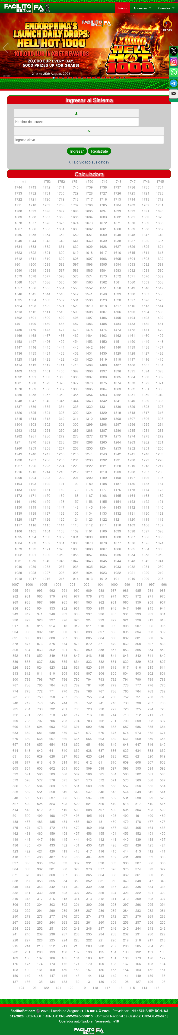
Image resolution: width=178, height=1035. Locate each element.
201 (27, 952)
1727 (103, 193)
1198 (117, 477)
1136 (60, 513)
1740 (75, 187)
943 (15, 614)
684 (162, 726)
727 (113, 709)
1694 (103, 211)
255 (162, 922)
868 (138, 643)
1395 (131, 371)
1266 (89, 442)
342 (52, 886)
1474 (103, 329)
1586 (75, 270)
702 (101, 720)
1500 (46, 317)
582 (138, 774)
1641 (75, 240)
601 (64, 768)
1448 (159, 341)
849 (52, 655)
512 (40, 809)
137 (15, 981)
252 (40, 928)
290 (52, 910)
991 (64, 590)
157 (89, 969)
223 (76, 940)
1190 (75, 483)
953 (52, 608)
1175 (131, 489)
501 (15, 815)
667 (52, 738)
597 (113, 768)
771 (52, 691)
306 (15, 904)
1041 (159, 560)
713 (126, 714)
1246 (60, 454)
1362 (131, 389)
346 (162, 880)
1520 (75, 305)
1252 (131, 448)
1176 (117, 489)
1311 (75, 418)
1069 (75, 549)
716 (89, 714)
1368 (46, 389)
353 (76, 880)
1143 (117, 507)
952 (64, 608)
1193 (32, 483)
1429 (117, 353)
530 (138, 798)
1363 (117, 389)
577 (40, 780)
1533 (46, 300)
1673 (89, 222)
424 (162, 845)
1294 (159, 424)
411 (162, 851)
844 (113, 655)
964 (76, 602)
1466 (60, 335)
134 (52, 981)
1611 (32, 258)
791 (126, 679)
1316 (159, 412)
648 (126, 744)
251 (52, 928)
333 (162, 886)
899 (76, 631)
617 (27, 762)
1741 (60, 187)
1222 (89, 465)
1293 (18, 430)
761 (15, 697)
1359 (18, 394)
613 (76, 762)
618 (15, 762)
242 (162, 928)
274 (89, 916)
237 (64, 934)
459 (52, 833)
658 (162, 738)
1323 (60, 412)
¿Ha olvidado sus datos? (89, 162)
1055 (117, 554)
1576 (60, 276)
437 (162, 839)
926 (64, 620)
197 (76, 952)
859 (89, 649)
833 (89, 661)
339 (89, 886)
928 (40, 620)
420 (52, 851)
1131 (131, 513)
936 (101, 614)
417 (89, 851)
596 (126, 768)
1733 (18, 193)
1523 (32, 305)
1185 (145, 483)
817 (126, 667)
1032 (131, 566)
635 (126, 750)
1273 (145, 436)
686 (138, 726)
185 (64, 958)
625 (89, 756)
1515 (145, 305)
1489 (46, 323)
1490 (32, 323)
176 (15, 963)
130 (101, 981)
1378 (60, 383)
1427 (145, 353)
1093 (46, 537)
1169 (60, 495)
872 (89, 643)
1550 (117, 288)
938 (76, 614)
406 (64, 857)
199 (52, 952)
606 (162, 762)
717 (76, 714)
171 (76, 963)
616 (40, 762)
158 (76, 969)
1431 (89, 353)
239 (40, 934)
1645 (18, 240)
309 (138, 898)
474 (27, 827)
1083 (32, 543)
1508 (89, 311)
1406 (131, 365)
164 (162, 963)
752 (126, 697)
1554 (60, 288)
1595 (103, 264)
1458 (18, 341)
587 (76, 774)
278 (40, 916)
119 (83, 987)
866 (162, 643)
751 (138, 697)
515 (162, 803)
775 (162, 685)
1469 (18, 335)
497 (64, 815)
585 (101, 774)
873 (76, 643)
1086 (145, 537)
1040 (18, 566)
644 (15, 750)
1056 (103, 554)
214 (27, 946)
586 (89, 774)
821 (76, 667)
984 (150, 590)
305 (27, 904)
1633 (32, 246)
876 (40, 643)
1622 (32, 252)
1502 (18, 317)
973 (126, 596)
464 (150, 827)
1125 (60, 519)
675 (113, 732)
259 (113, 922)
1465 (75, 335)
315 (64, 898)
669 (27, 738)
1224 (60, 465)
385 (162, 863)
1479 (32, 329)
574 (76, 780)
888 (52, 637)
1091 (75, 537)
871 (101, 643)
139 (150, 975)
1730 (60, 193)
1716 (103, 199)
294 (162, 904)
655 (40, 744)
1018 (18, 578)
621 (138, 756)
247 (101, 928)
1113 (75, 525)
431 (76, 845)
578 (27, 780)
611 (101, 762)
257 (138, 922)
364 (101, 874)
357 (27, 880)
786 (27, 685)
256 (150, 922)
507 (101, 809)
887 (64, 637)
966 (52, 602)
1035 (89, 566)
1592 (145, 264)
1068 (89, 549)
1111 (103, 525)
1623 (18, 252)
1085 (159, 537)
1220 (117, 465)
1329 (131, 406)
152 (150, 969)
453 (126, 833)
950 (89, 608)
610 (113, 762)
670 (15, 738)
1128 (18, 519)
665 (76, 738)
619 (162, 756)
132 (76, 981)
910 (101, 625)
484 (64, 821)
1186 (131, 483)
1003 (71, 584)
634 (138, 750)
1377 (75, 383)
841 (150, 655)
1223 (75, 465)
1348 (18, 400)
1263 (131, 442)
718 (64, 714)
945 (150, 608)
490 (150, 815)
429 (101, 845)
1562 (103, 282)
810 (52, 673)
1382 (159, 376)
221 (101, 940)
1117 (18, 525)
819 (101, 667)
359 (162, 874)
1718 (75, 199)
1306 (145, 418)
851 (27, 655)
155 (113, 969)
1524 (18, 305)
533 (101, 798)
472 (52, 827)
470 (76, 827)
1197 (131, 477)
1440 (117, 347)
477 (150, 821)
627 (64, 756)
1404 (159, 365)
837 (40, 661)
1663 (75, 229)
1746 (146, 181)
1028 (32, 572)
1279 (60, 436)
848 (64, 655)
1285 (131, 430)
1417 (131, 359)
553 (15, 792)
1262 (145, 442)
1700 (18, 211)
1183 (18, 489)
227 (27, 940)
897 (101, 631)
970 (162, 596)
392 (76, 863)
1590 (18, 270)
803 (138, 673)
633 (150, 750)
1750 (89, 181)
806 (101, 673)
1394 (145, 371)
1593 (131, 264)
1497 (89, 317)
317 (40, 898)
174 (40, 963)
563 (52, 785)
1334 (60, 406)
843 (126, 655)
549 (64, 792)
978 (64, 596)
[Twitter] (173, 51)
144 (89, 975)
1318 (131, 412)
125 (162, 981)
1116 (32, 525)
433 (52, 845)
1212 (75, 471)
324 (113, 892)
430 (89, 845)
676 (101, 732)
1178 (89, 489)
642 (40, 750)
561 (76, 785)
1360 (159, 389)
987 (113, 590)
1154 (117, 501)
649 (113, 744)
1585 (89, 270)
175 (27, 963)
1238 (18, 460)
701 (113, 720)
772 (40, 691)
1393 (159, 371)
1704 (117, 205)
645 (162, 744)
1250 (159, 448)
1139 (18, 513)
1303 (32, 424)
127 (138, 981)
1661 (103, 229)
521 (89, 803)
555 (150, 785)
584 (113, 774)
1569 (159, 276)
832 (101, 661)
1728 (89, 193)
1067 (103, 549)
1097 (145, 531)
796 (64, 679)
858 (101, 649)
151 (162, 969)
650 (101, 744)
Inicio (122, 8)
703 (89, 720)
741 (101, 703)
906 (150, 625)
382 (40, 869)
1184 (159, 483)
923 (101, 620)
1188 (103, 483)
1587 (60, 270)
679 (64, 732)
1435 (32, 353)
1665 (46, 229)
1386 (103, 376)
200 (40, 952)
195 (101, 952)
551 (40, 792)
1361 (145, 389)
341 (64, 886)
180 (126, 958)
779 (113, 685)
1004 (57, 584)
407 (52, 857)
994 (27, 590)
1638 (117, 240)
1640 (89, 240)
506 (113, 809)
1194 (18, 483)
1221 (103, 465)
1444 (60, 347)
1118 (159, 519)
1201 (75, 477)
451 (150, 833)
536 (64, 798)
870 (113, 643)
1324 (46, 412)
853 (162, 649)
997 (152, 584)
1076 (131, 543)
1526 (145, 300)
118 (95, 987)
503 (150, 809)
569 (138, 780)
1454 (75, 341)
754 (101, 697)
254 (15, 928)
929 (27, 620)
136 (27, 981)
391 (89, 863)
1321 (89, 412)
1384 (131, 376)
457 (76, 833)
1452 (103, 341)
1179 (75, 489)
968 (27, 602)
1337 (18, 406)
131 (89, 981)
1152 (145, 501)
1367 (60, 389)
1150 (18, 507)
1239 (159, 454)
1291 (46, 430)
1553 (75, 288)
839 (15, 661)
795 (76, 679)
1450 (131, 341)
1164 (131, 495)
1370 (18, 389)
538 (40, 798)
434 (40, 845)
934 (126, 614)
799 (27, 679)
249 (76, 928)
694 (40, 726)
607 (150, 762)
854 (150, 649)
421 (40, 851)
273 (101, 916)
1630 (75, 246)
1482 (145, 323)
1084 (18, 543)
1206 (159, 471)
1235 (60, 460)
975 (101, 596)
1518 (103, 305)
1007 (15, 584)
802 (150, 673)
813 (15, 673)
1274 (131, 436)
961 (113, 602)
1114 (60, 525)
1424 (32, 359)
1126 (46, 519)
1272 (159, 436)
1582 (131, 270)
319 (15, 898)
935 (113, 614)
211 (64, 946)
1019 (159, 572)
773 (27, 691)
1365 (89, 389)
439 (138, 839)
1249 (18, 454)
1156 (89, 501)
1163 (145, 495)
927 (52, 620)
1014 (75, 578)
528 (162, 798)
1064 (145, 549)
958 (150, 602)
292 (27, 910)
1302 (46, 424)
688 (113, 726)
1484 (117, 323)
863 (40, 649)
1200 (89, 477)
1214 (46, 471)
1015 (60, 578)
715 (101, 714)
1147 (60, 507)
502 (162, 809)
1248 (32, 454)
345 (15, 886)
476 (162, 821)
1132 (117, 513)
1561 (117, 282)
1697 (60, 211)
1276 (103, 436)
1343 (89, 400)
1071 (46, 549)
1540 (103, 294)
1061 (32, 554)
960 (126, 602)
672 (150, 732)
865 (15, 649)
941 (40, 614)
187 (40, 958)
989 (89, 590)
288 (76, 910)
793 (101, 679)
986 (126, 590)
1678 (18, 222)
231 (138, 934)
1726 (117, 193)
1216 (18, 471)
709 (15, 720)
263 (64, 922)
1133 (103, 513)
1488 (60, 323)
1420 (89, 359)
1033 (117, 566)
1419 (103, 359)
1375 (103, 383)
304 (40, 904)
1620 (60, 252)
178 (150, 958)
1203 (46, 477)
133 (64, 981)
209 (89, 946)
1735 (145, 187)
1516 (131, 305)
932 (150, 614)
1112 (89, 525)
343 (40, 886)
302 (64, 904)
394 (52, 863)
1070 (60, 549)
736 (162, 703)
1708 (60, 205)
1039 (32, 566)
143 (101, 975)
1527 (131, 300)
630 (27, 756)
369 (40, 874)
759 (40, 697)
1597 (75, 264)
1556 (32, 288)
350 (113, 880)
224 (64, 940)
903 (27, 631)
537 (52, 798)
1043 (131, 560)
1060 (46, 554)
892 (162, 631)
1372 (145, 383)
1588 (46, 270)
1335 (46, 406)
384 (15, 869)
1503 (159, 311)
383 (27, 869)
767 (101, 691)
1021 (131, 572)
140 (138, 975)
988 (101, 590)
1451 (117, 341)
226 (40, 940)
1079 (89, 543)
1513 (18, 311)
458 (64, 833)
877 (27, 643)
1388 (75, 376)
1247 (46, 454)
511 (52, 809)
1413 (32, 365)
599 (89, 768)
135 (40, 981)
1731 (46, 193)
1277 (89, 436)
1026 (60, 572)
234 (101, 934)
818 (113, 667)
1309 (103, 418)
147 (52, 975)
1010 (131, 578)
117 (107, 987)
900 (64, 631)
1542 (75, 294)
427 (126, 845)
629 (40, 756)
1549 (131, 288)
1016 (46, 578)
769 (76, 691)
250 (64, 928)
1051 (18, 560)
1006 (29, 584)
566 (15, 785)
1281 (32, 436)
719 (52, 714)
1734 (159, 187)
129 (113, 981)
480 (113, 821)
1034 (103, 566)
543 (138, 792)
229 (162, 934)
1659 (131, 229)
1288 (89, 430)
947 (126, 608)
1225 (46, 465)
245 (126, 928)
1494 (131, 317)
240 (27, 934)
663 (101, 738)
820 (89, 667)
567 (162, 780)
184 (76, 958)
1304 (18, 424)
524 (52, 803)
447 (40, 839)
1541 (89, 294)
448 (27, 839)
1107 (159, 525)
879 (162, 637)
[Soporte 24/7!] (173, 83)
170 (89, 963)
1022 (117, 572)
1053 (145, 554)
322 (138, 892)
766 (113, 691)
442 (101, 839)
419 (64, 851)
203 (162, 946)
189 (15, 958)
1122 (103, 519)
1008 (159, 578)
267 (15, 922)
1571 (131, 276)
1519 (89, 305)
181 (113, 958)
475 (15, 827)
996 (164, 584)
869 (126, 643)
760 (27, 697)
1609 (60, 258)
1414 (18, 365)
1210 (103, 471)
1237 (32, 460)
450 (162, 833)
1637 (131, 240)
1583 (117, 270)
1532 (60, 300)
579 (15, 780)
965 (64, 602)
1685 (75, 216)
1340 (131, 400)
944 (162, 608)
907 (138, 625)
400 (138, 857)
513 (27, 809)
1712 (159, 199)
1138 (32, 513)
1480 (18, 329)
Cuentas (164, 8)
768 (89, 691)
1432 (75, 353)
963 (89, 602)
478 (138, 821)
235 (89, 934)
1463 (103, 335)
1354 (89, 394)
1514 (159, 305)
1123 (89, 519)
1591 (159, 264)
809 (64, 673)
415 (113, 851)
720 (40, 714)
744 (64, 703)
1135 (75, 513)
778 (126, 685)
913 (64, 625)
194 (113, 952)
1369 (32, 389)
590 (40, 774)
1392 (18, 376)
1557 (18, 288)
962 (101, 602)
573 (89, 780)
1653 (60, 234)
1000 (114, 584)
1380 (32, 383)
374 (138, 869)
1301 (60, 424)
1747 (132, 181)
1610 (46, 258)
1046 (89, 560)
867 (150, 643)
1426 (159, 353)
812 (27, 673)
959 (138, 602)
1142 (131, 507)
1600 (32, 264)
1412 (46, 365)
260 (101, 922)
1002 (85, 584)
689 (101, 726)
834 (76, 661)
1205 (18, 477)
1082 (46, 543)
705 (64, 720)
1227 (18, 465)
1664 (60, 229)
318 (27, 898)
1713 (145, 199)
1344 (75, 400)
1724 (145, 193)
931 (162, 614)
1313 (46, 418)
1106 (18, 531)
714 (113, 714)
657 (15, 744)
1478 (46, 329)
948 (113, 608)
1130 (145, 513)
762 (162, 691)
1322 (75, 412)
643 (27, 750)
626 (76, 756)
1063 (159, 549)
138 (162, 975)
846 (89, 655)
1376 (89, 383)
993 (40, 590)
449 (15, 839)
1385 (117, 376)
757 (64, 697)
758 (52, 697)
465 (138, 827)
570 (126, 780)
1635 (159, 240)
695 (27, 726)
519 (113, 803)
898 (89, 631)
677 (89, 732)
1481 (159, 323)
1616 (117, 252)
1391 (32, 376)
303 (52, 904)
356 (40, 880)
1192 (46, 483)
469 (89, 827)
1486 (89, 323)
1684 (89, 216)
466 (126, 827)
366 (76, 874)
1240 (145, 454)
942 (27, 614)
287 (89, 910)
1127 (32, 519)
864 (27, 649)
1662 (89, 229)
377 (101, 869)
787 (15, 685)
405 (76, 857)
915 (40, 625)
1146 (75, 507)
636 (113, 750)
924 (89, 620)
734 (27, 709)
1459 (159, 335)
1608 (75, 258)
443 (89, 839)
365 (89, 874)
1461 (131, 335)
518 (126, 803)
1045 (103, 560)
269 (150, 916)
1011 (117, 578)
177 (162, 958)
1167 (89, 495)
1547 (159, 288)
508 (89, 809)
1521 (60, 305)
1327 (159, 406)
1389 (60, 376)
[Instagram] (173, 61)
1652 (75, 234)
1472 (131, 329)
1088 (117, 537)
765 (126, 691)
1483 (131, 323)
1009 (145, 578)
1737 (117, 187)
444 (76, 839)
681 (40, 732)
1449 (145, 341)
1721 (32, 199)
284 (126, 910)
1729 (75, 193)
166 (138, 963)
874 (64, 643)
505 (126, 809)
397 (15, 863)
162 (27, 969)
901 (52, 631)
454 (113, 833)
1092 (60, 537)
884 (101, 637)
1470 (159, 329)
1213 (60, 471)
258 (126, 922)
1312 (60, 418)
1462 (117, 335)
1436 (18, 353)
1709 (46, 205)
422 (27, 851)
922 (113, 620)
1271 (18, 442)
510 (64, 809)
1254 (103, 448)
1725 (131, 193)
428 (113, 845)
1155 (103, 501)
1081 (60, 543)
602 (52, 768)
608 (138, 762)
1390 (46, 376)
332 (15, 892)
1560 (131, 282)
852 (15, 655)
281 (162, 910)
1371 (159, 383)
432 (64, 845)
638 (89, 750)
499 (40, 815)
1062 (18, 554)
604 (27, 768)
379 (76, 869)
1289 (75, 430)
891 (15, 637)
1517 (117, 305)
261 (89, 922)
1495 (117, 317)
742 (89, 703)
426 (138, 845)
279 (27, 916)
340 (76, 886)
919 (150, 620)
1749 (103, 181)
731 (64, 709)
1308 (117, 418)
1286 (117, 430)
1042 (145, 560)
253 (27, 928)
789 (150, 679)
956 (15, 608)
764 (138, 691)
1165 (117, 495)
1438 (145, 347)
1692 (131, 211)
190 (162, 952)
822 (64, 667)
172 (64, 963)
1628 (103, 246)
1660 (117, 229)
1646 (159, 234)
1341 (117, 400)
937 (89, 614)
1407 (117, 365)
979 (52, 596)
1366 (75, 389)
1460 (145, 335)
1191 (60, 483)
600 (76, 768)
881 (138, 637)
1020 (145, 572)
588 (64, 774)
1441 (103, 347)
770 (64, 691)
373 (150, 869)
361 (138, 874)
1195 (159, 477)
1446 (32, 347)
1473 (117, 329)
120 (70, 987)
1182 (32, 489)
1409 (89, 365)
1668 (159, 222)
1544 (46, 294)
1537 (145, 294)
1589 (32, 270)
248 (89, 928)
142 (113, 975)
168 (113, 963)
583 (126, 774)
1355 (75, 394)
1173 (159, 489)
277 (52, 916)
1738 (103, 187)
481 (101, 821)
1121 (117, 519)
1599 (46, 264)
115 (132, 987)
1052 (159, 554)
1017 (32, 578)
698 (150, 720)
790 (138, 679)
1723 (159, 193)
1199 (103, 477)
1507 (103, 311)
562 (64, 785)
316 (52, 898)
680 (52, 732)
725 (138, 709)
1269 (46, 442)
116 (120, 987)
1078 (103, 543)
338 (101, 886)
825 (27, 667)
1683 (103, 216)
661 (126, 738)
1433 (60, 353)
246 (113, 928)
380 (64, 869)
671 (162, 732)
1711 (18, 205)
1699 (32, 211)
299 (101, 904)
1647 (145, 234)
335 (138, 886)
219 (126, 940)
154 (126, 969)
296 (138, 904)
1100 (103, 531)
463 (162, 827)
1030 (159, 566)
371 (15, 874)
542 (150, 792)
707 (40, 720)
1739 (89, 187)
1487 (75, 323)
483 (76, 821)
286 (101, 910)
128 (126, 981)
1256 (75, 448)
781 (89, 685)
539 (27, 798)
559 (101, 785)
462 (15, 833)
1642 (60, 240)
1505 (131, 311)
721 (27, 714)
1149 (32, 507)
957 (162, 602)
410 (15, 857)
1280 (46, 436)
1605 (117, 258)
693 (52, 726)
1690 (159, 211)
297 (126, 904)
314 (76, 898)
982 (15, 596)
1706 (89, 205)
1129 (159, 513)
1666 (32, 229)
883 (113, 637)
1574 (89, 276)
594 (150, 768)
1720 (46, 199)
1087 (131, 537)
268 (162, 916)
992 (52, 590)
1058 (75, 554)
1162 (159, 495)
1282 (18, 436)
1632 (46, 246)
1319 (117, 412)
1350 (145, 394)
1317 (145, 412)
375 (126, 869)
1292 (32, 430)
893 (150, 631)
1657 (159, 229)
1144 (103, 507)
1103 (60, 531)
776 (150, 685)
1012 (103, 578)
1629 (89, 246)
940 (52, 614)
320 (162, 892)
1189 (89, 483)
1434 (46, 353)
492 (126, 815)
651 (89, 744)
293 (15, 910)
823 (52, 667)
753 (113, 697)
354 (64, 880)
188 (27, 958)
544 (126, 792)
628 (52, 756)
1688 (32, 216)
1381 (18, 383)
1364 (103, 389)
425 (150, 845)
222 (89, 940)
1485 (103, 323)
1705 (103, 205)
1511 (46, 311)
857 (113, 649)
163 (15, 969)
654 (52, 744)
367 (64, 874)
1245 (75, 454)
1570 (145, 276)
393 (64, 863)
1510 (60, 311)
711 (150, 714)
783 (64, 685)
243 (150, 928)
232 (126, 934)
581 (150, 774)
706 (52, 720)
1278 (75, 436)
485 (52, 821)
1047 (75, 560)
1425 (18, 359)
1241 (131, 454)
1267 (75, 442)
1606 (103, 258)
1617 (103, 252)
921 (126, 620)
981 (27, 596)
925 (76, 620)
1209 (117, 471)
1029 (18, 572)
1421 (75, 359)
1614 (145, 252)
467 (113, 827)
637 (101, 750)
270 (138, 916)
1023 (103, 572)
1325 (32, 412)
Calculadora (89, 174)
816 (138, 667)
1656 (18, 234)
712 (138, 714)
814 (162, 667)
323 (126, 892)
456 (89, 833)
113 (156, 987)
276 (64, 916)
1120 (131, 519)
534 (89, 798)
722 (15, 714)
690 (89, 726)
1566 (46, 282)
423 (15, 851)
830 (126, 661)
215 (15, 946)
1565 (60, 282)
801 (162, 673)
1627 (117, 246)
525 (40, 803)
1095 (18, 537)
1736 (131, 187)
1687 (46, 216)
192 (138, 952)
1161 (18, 501)
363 (113, 874)
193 (126, 952)
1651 (89, 234)
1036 (75, 566)
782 (76, 685)
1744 (18, 187)
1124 (75, 519)
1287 (103, 430)
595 (138, 768)
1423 (46, 359)
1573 (103, 276)
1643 (46, 240)
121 (58, 987)
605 (15, 768)
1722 (18, 199)
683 (15, 732)
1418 (117, 359)
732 (52, 709)
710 (162, 714)
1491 (18, 323)
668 (40, 738)
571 (113, 780)
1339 (145, 400)
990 (76, 590)
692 (64, 726)
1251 (145, 448)
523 (64, 803)
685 (150, 726)
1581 (145, 270)
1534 (32, 300)
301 (76, 904)
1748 (117, 181)
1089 (103, 537)
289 (64, 910)
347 (150, 880)
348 (138, 880)
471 (64, 827)
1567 (32, 282)
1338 (159, 400)
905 (162, 625)
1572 (117, 276)
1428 (131, 353)
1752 (61, 181)
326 (89, 892)
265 (40, 922)
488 (15, 821)
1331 (103, 406)
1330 (117, 406)
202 (15, 952)
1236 (46, 460)
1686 (60, 216)
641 (52, 750)
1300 (75, 424)
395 (40, 863)
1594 (117, 264)
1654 (46, 234)
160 (52, 969)
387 (138, 863)
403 (101, 857)
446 (52, 839)
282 (150, 910)
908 (126, 625)
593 (162, 768)
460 (40, 833)
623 (113, 756)
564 (40, 785)
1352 (117, 394)
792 (113, 679)
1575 (75, 276)
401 (126, 857)
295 (150, 904)
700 (126, 720)
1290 (60, 430)
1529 (103, 300)
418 (76, 851)
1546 (18, 294)
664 (89, 738)
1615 (131, 252)
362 (126, 874)
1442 (89, 347)
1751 (75, 181)
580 (162, 774)
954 (40, 608)
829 (138, 661)
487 (27, 821)
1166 (103, 495)
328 (64, 892)
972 (138, 596)
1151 (159, 501)
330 (40, 892)
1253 (117, 448)
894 (138, 631)
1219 (131, 465)
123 (34, 987)
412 (150, 851)
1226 (32, 465)
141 (126, 975)
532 (113, 798)
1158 (60, 501)
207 (113, 946)
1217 (159, 465)
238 (52, 934)
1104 (46, 531)
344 (27, 886)
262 (76, 922)
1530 (89, 300)
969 (15, 602)
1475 (89, 329)
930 (15, 620)
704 (76, 720)
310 (126, 898)
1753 (47, 181)
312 (101, 898)
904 (15, 631)
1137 (46, 513)
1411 (60, 365)
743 (76, 703)
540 (15, 798)
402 (113, 857)
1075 (145, 543)
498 (52, 815)
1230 (131, 460)
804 (126, 673)
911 (89, 625)
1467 (46, 335)
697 (162, 720)
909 (113, 625)
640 (64, 750)
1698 (46, 211)
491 (138, 815)
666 (64, 738)
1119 (145, 519)
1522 (46, 305)
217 (150, 940)
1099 (117, 531)
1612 (18, 258)
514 (15, 809)
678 (76, 732)
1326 (18, 412)
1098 (131, 531)
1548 (145, 288)
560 (89, 785)
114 (144, 987)
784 (52, 685)
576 (52, 780)
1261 (159, 442)
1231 (117, 460)
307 (162, 898)
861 (64, 649)
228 (15, 940)
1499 (60, 317)
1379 (46, 383)
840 (162, 655)
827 (162, 661)
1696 (75, 211)
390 (101, 863)
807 (89, 673)
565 (27, 785)
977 (76, 596)
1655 (32, 234)
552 (27, 792)
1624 (159, 246)
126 (150, 981)
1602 (159, 258)
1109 (131, 525)
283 (138, 910)
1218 (145, 465)
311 (113, 898)
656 (27, 744)
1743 (32, 187)
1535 (18, 300)
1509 (75, 311)
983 (162, 590)
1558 (159, 282)
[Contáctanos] (173, 94)
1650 (103, 234)
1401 (46, 371)
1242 (117, 454)
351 (101, 880)
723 (162, 709)
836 (52, 661)
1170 (46, 495)
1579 (18, 276)
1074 (159, 543)
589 (52, 774)
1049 (46, 560)
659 (150, 738)
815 (150, 667)
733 (40, 709)
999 (127, 584)
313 (89, 898)
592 (15, 774)
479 (126, 821)
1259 (32, 448)
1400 (60, 371)
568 (150, 780)
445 (64, 839)
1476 (75, 329)
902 (40, 631)
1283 (159, 430)
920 (138, 620)
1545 (32, 294)
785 (40, 685)
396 (27, 863)
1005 (43, 584)
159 (64, 969)
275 (76, 916)
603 (40, 768)
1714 (131, 199)
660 (138, 738)
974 (113, 596)
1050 (32, 560)
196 (89, 952)
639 (76, 750)
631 (15, 756)
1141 (145, 507)
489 (162, 815)
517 (138, 803)
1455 (60, 341)
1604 (131, 258)
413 (138, 851)
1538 (131, 294)
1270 (32, 442)
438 (150, 839)
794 (89, 679)
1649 (117, 234)
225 (52, 940)
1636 (145, 240)
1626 (131, 246)
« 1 (24, 181)
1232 (103, 460)
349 (126, 880)
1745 (160, 181)
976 (89, 596)
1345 (60, 400)
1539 (117, 294)
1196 (145, 477)
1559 (145, 282)
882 (126, 637)
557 (126, 785)
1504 (145, 311)
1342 (103, 400)
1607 (89, 258)
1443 (75, 347)
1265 (103, 442)
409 (27, 857)
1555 (46, 288)
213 (40, 946)
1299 (89, 424)
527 (15, 803)
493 (113, 815)
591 (27, 774)
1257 (60, 448)
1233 (89, 460)
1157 (75, 501)
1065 (131, 549)
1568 (18, 282)
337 (113, 886)
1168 (75, 495)
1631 (60, 246)
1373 (131, 383)
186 (52, 958)
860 (76, 649)
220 (113, 940)
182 (101, 958)
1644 (32, 240)
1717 (89, 199)
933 (138, 614)
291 (40, 910)
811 (40, 673)
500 (27, 815)
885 (89, 637)
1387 (89, 376)
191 (150, 952)
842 (138, 655)
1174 (145, 489)
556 (138, 785)
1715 (117, 199)
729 (89, 709)
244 (138, 928)
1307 (131, 418)
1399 (75, 371)
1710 (32, 205)
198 (64, 952)
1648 (131, 234)
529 (150, 798)
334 (150, 886)
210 (76, 946)
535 (76, 798)
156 (101, 969)
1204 (32, 477)
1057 (89, 554)
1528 (117, 300)
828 (150, 661)
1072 (32, 549)
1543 (60, 294)
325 (101, 892)
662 (113, 738)
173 (52, 963)
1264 (117, 442)
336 (126, 886)
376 (113, 869)
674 (126, 732)
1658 (145, 229)
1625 (145, 246)
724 (150, 709)
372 (162, 869)
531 (126, 798)
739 (126, 703)
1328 (145, 406)
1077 (117, 543)
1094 (32, 537)
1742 (46, 187)
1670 (131, 222)
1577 (46, 276)
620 (150, 756)
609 (126, 762)
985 (138, 590)
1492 (159, 317)
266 (27, 922)
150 (15, 975)
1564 (75, 282)
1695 (89, 211)
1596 (89, 264)
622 (126, 756)
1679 (159, 216)
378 (89, 869)
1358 (32, 394)
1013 (89, 578)
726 (126, 709)
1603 (145, 258)
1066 (117, 549)
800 (15, 679)
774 (15, 691)
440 (126, 839)
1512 (32, 311)
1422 (60, 359)
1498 (75, 317)
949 (101, 608)
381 (52, 869)
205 (138, 946)
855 (138, 649)
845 (101, 655)
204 (150, 946)
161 (40, 969)
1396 (117, 371)
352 (89, 880)
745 (52, 703)
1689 (18, 216)
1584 (103, 270)
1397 (103, 371)
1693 (117, 211)
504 (138, 809)
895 (126, 631)
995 (15, 590)
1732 (32, 193)
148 (40, 975)
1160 (32, 501)
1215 (32, 471)
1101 (89, 531)
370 (27, 874)
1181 (46, 489)
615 (52, 762)
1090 (89, 537)
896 (113, 631)
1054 (131, 554)
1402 (32, 371)
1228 (159, 460)
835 (64, 661)
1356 (60, 394)
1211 (89, 471)
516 (150, 803)
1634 (18, 246)
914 (52, 625)
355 (52, 880)
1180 (60, 489)
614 (64, 762)
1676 (46, 222)
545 (113, 792)
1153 (131, 501)
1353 (103, 394)
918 (162, 620)
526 (27, 803)
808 (76, 673)
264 (52, 922)
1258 (46, 448)
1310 (89, 418)
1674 (75, 222)
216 (162, 940)
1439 (131, 347)
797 (52, 679)
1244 (89, 454)
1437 (159, 347)
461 (27, 833)
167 (126, 963)
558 (113, 785)
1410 (75, 365)
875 (52, 643)
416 (101, 851)
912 (76, 625)
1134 (89, 513)
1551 (103, 288)
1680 (145, 216)
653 (64, 744)
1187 (117, 483)
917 (15, 625)
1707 (75, 205)
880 (150, 637)
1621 (46, 252)
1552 (89, 288)
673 (138, 732)
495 (89, 815)
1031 (145, 566)
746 (40, 703)
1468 (32, 335)
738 (138, 703)
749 (162, 697)
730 (76, 709)
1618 (89, 252)
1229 (145, 460)
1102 (75, 531)
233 (113, 934)
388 (126, 863)
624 (101, 756)
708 (27, 720)
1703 (131, 205)
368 (52, 874)
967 (40, 602)
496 (76, 815)
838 (27, 661)
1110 (117, 525)
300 (89, 904)
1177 (103, 489)
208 (101, 946)
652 (76, 744)
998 (139, 584)
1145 (89, 507)
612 (89, 762)
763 (150, 691)
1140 (159, 507)
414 (126, 851)
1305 (159, 418)
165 (150, 963)
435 (27, 845)
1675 (60, 222)
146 (64, 975)
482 (89, 821)
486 (40, 821)
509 (76, 809)
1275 (117, 436)
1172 (18, 495)
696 (15, 726)
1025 (75, 572)
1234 (75, 460)
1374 (117, 383)
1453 (89, 341)
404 (89, 857)
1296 (131, 424)
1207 (145, 471)
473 (40, 827)
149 (27, 975)
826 (15, 667)
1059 (60, 554)
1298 (103, 424)
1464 (89, 335)
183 (89, 958)
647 (138, 744)
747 (27, 703)
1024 (89, 572)
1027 (46, 572)
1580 (159, 270)
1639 (103, 240)
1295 (145, 424)
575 (64, 780)
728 (101, 709)
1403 (18, 371)
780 (101, 685)
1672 (103, 222)
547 (89, 792)
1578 (32, 276)
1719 (60, 199)
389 (113, 863)
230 (150, 934)
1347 (32, 400)
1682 (117, 216)
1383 (145, 376)
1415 (159, 359)
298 (113, 904)
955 (27, 608)
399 (150, 857)
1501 (32, 317)
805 (113, 673)
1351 (131, 394)
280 (15, 916)
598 (101, 768)
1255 (89, 448)
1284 (145, 430)
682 (27, 732)
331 (27, 892)
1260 (18, 448)
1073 (18, 549)
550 (52, 792)
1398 (89, 371)
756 (76, 697)
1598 (60, 264)
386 (150, 863)
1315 (18, 418)
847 (76, 655)
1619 (75, 252)
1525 (159, 300)
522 (76, 803)
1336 (32, 406)
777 (138, 685)
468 (101, 827)
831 (113, 661)
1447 (18, 347)
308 (150, 898)
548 (76, 792)
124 (21, 987)
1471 (145, 329)
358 (15, 880)
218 (138, 940)
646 (150, 744)
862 (52, 649)
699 (138, 720)
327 (76, 892)
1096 (159, 531)
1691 (145, 211)
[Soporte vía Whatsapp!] (173, 72)
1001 (100, 584)
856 (126, 649)
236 (76, 934)
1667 (18, 229)
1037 (60, 566)
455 (101, 833)
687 (126, 726)
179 (138, 958)
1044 (117, 560)
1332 (89, 406)
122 (46, 987)
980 (40, 596)
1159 (46, 501)
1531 (75, 300)
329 (52, 892)
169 (101, 963)
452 (138, 833)
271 (126, 916)
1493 (145, 317)
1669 (145, 222)
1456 (46, 341)
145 (76, 975)
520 (101, 803)
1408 (103, 365)
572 (101, 780)
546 (101, 792)
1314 (32, 418)
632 (162, 750)
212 (52, 946)
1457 (32, 341)
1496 (103, 317)
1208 (131, 471)
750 (150, 697)
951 (76, 608)
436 (15, 845)
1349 (159, 394)
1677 (32, 222)
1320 (103, 412)
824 (40, 667)
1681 (131, 216)
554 (162, 785)
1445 (46, 347)
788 (162, 679)
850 (40, 655)
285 (113, 910)
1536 (159, 294)
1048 (60, 560)
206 (126, 946)
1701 (159, 205)
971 (150, 596)
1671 (117, 222)
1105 (32, 531)
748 (15, 703)
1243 (103, 454)
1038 (46, 566)
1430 (103, 353)
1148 (46, 507)
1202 (60, 477)
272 (113, 916)
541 (162, 792)
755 (89, 697)
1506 (117, 311)
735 (15, 709)
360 (150, 874)
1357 (46, 394)
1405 (145, 365)
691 (76, 726)
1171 (32, 495)
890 (27, 637)
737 (150, 703)
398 (162, 857)
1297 (117, 424)
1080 (75, 543)
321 (150, 892)
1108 (145, 525)
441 (113, 839)
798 (40, 679)
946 (138, 608)
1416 (145, 359)
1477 (60, 329)
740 (113, 703)
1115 (46, 525)
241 (15, 934)
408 (40, 857)
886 (76, 637)
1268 (60, 442)
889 (40, 637)
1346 (46, 400)
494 (101, 815)
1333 (75, 406)
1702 (145, 205)
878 (15, 643)
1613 (159, 252)
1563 (89, 282)
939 (64, 614)
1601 (18, 264)
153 (138, 969)
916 (27, 625)
